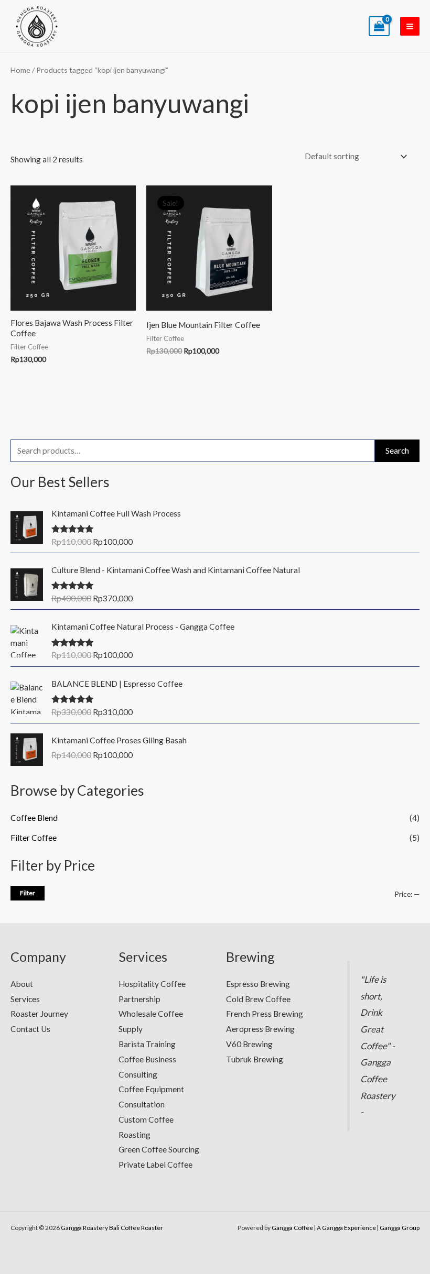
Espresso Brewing (258, 984)
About (21, 984)
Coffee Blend (34, 817)
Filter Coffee (33, 837)
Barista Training (147, 1044)
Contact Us (30, 1029)
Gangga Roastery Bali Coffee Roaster (112, 1228)
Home (20, 69)
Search (397, 450)
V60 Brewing (249, 1044)
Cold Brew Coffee (258, 999)
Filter (27, 893)
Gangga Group (400, 1228)
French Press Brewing (264, 1013)
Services (25, 999)
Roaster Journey (39, 1013)
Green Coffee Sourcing (159, 1149)
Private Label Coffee (155, 1164)
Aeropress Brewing (260, 1029)
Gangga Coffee (292, 1228)
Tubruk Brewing (254, 1059)
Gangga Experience (349, 1228)
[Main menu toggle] (410, 26)
